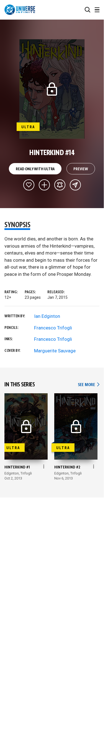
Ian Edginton (47, 316)
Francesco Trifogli (53, 328)
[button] (87, 9)
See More (88, 385)
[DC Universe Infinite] (19, 9)
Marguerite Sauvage (55, 350)
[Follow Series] (59, 184)
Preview (80, 169)
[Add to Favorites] (28, 184)
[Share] (75, 184)
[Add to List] (44, 184)
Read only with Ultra (35, 169)
